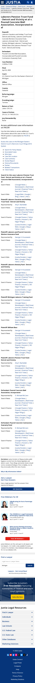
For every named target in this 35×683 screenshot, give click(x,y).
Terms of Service (17, 673)
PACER (26, 136)
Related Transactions (12, 167)
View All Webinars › (17, 539)
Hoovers (25, 219)
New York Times (21, 191)
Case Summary (10, 159)
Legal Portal (18, 663)
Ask (27, 197)
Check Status (9, 170)
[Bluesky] (21, 655)
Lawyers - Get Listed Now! (17, 571)
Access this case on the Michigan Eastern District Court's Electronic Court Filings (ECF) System (16, 144)
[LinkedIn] (8, 655)
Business (5, 621)
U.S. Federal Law (8, 630)
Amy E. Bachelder (21, 205)
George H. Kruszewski (22, 237)
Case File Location (11, 156)
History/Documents (11, 163)
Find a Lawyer (6, 557)
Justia (20, 651)
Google (27, 194)
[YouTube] (11, 655)
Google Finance (21, 217)
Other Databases (9, 639)
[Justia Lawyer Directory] (27, 655)
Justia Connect (17, 659)
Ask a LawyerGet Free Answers (8, 479)
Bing (16, 197)
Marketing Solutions (10, 644)
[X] (24, 655)
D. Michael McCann (21, 395)
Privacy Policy (17, 676)
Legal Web (19, 194)
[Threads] (19, 655)
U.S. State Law (8, 635)
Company (17, 666)
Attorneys (8, 154)
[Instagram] (16, 655)
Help (17, 669)
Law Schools (7, 626)
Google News (20, 185)
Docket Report (10, 161)
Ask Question (17, 489)
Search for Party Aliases (13, 150)
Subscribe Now (17, 597)
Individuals (6, 617)
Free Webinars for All (9, 497)
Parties (7, 165)
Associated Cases (11, 152)
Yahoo (22, 197)
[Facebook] (13, 655)
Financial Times (27, 189)
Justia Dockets (21, 225)
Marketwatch (19, 187)
